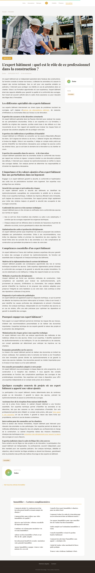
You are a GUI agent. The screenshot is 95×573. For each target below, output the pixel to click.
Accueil (4, 11)
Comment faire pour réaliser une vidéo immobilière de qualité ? (27, 517)
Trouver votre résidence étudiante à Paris (63, 551)
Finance (61, 3)
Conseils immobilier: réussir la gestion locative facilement (62, 534)
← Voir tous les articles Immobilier (13, 485)
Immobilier (69, 3)
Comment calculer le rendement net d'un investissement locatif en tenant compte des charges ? (29, 510)
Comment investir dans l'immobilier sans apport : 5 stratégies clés (63, 540)
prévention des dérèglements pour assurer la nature (42, 434)
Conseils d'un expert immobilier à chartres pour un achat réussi (64, 509)
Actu (24, 3)
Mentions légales (44, 563)
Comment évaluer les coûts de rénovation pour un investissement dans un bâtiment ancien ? (65, 515)
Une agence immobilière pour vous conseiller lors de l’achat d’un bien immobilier (65, 521)
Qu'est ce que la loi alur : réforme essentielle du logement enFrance (29, 523)
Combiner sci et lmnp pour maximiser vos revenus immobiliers (28, 529)
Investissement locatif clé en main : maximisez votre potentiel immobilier (30, 542)
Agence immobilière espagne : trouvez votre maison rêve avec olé (29, 548)
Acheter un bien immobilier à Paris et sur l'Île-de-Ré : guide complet (28, 536)
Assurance (31, 3)
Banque (38, 3)
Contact (53, 563)
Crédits (54, 3)
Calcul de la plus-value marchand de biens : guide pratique (64, 546)
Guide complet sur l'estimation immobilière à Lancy (65, 527)
